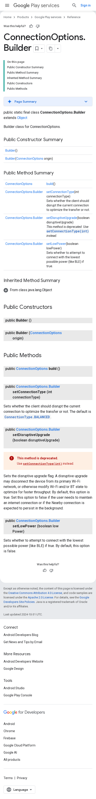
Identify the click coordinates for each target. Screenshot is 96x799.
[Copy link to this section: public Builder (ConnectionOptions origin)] (27, 338)
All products (12, 759)
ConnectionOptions (29, 158)
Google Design (14, 668)
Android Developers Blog (21, 635)
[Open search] (74, 5)
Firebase (10, 738)
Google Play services (48, 17)
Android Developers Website (23, 661)
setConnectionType (60, 192)
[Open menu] (7, 5)
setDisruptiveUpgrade (61, 218)
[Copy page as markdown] (51, 48)
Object (22, 118)
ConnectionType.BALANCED (27, 417)
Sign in (86, 5)
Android (9, 724)
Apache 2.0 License (40, 597)
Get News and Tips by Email (23, 642)
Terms (8, 778)
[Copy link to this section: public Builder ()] (35, 320)
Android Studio (14, 688)
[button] (48, 101)
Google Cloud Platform (19, 745)
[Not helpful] (37, 26)
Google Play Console (18, 695)
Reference (73, 17)
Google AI (10, 752)
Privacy (22, 778)
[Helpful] (31, 26)
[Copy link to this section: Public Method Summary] (58, 173)
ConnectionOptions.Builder (24, 192)
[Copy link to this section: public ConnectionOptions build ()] (17, 374)
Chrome (9, 731)
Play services (45, 5)
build (49, 184)
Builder (10, 150)
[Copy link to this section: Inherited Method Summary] (64, 281)
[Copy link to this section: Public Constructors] (56, 307)
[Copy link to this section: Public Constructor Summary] (67, 140)
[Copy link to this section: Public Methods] (46, 355)
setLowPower (56, 244)
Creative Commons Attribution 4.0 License (35, 593)
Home (7, 17)
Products (23, 17)
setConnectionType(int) (67, 231)
